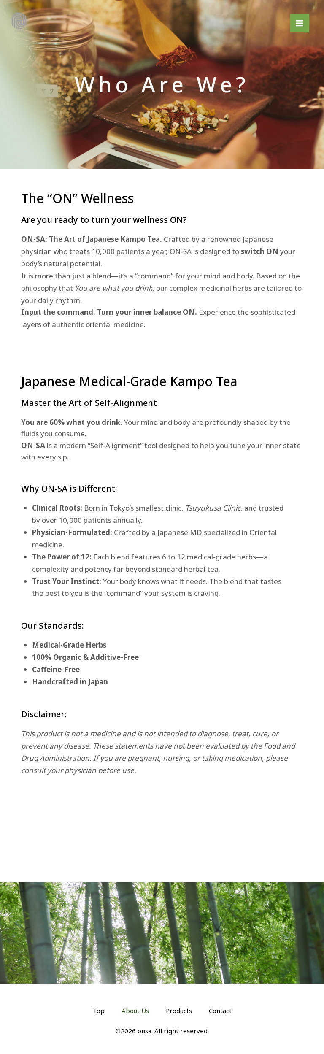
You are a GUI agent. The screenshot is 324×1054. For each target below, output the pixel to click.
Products (179, 1010)
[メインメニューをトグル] (300, 23)
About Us (135, 1010)
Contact (220, 1010)
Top (99, 1010)
